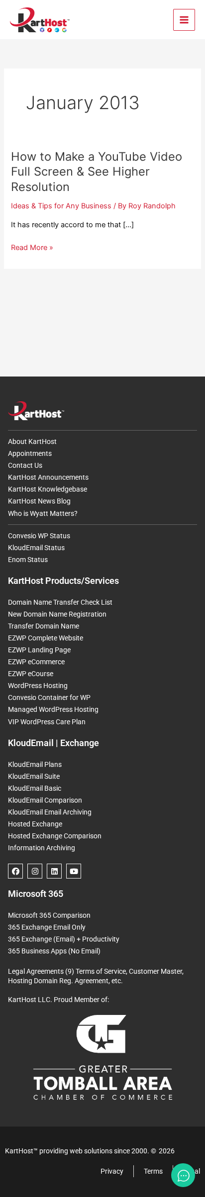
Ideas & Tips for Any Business (61, 205)
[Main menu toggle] (184, 20)
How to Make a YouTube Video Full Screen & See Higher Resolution (96, 171)
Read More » (32, 247)
